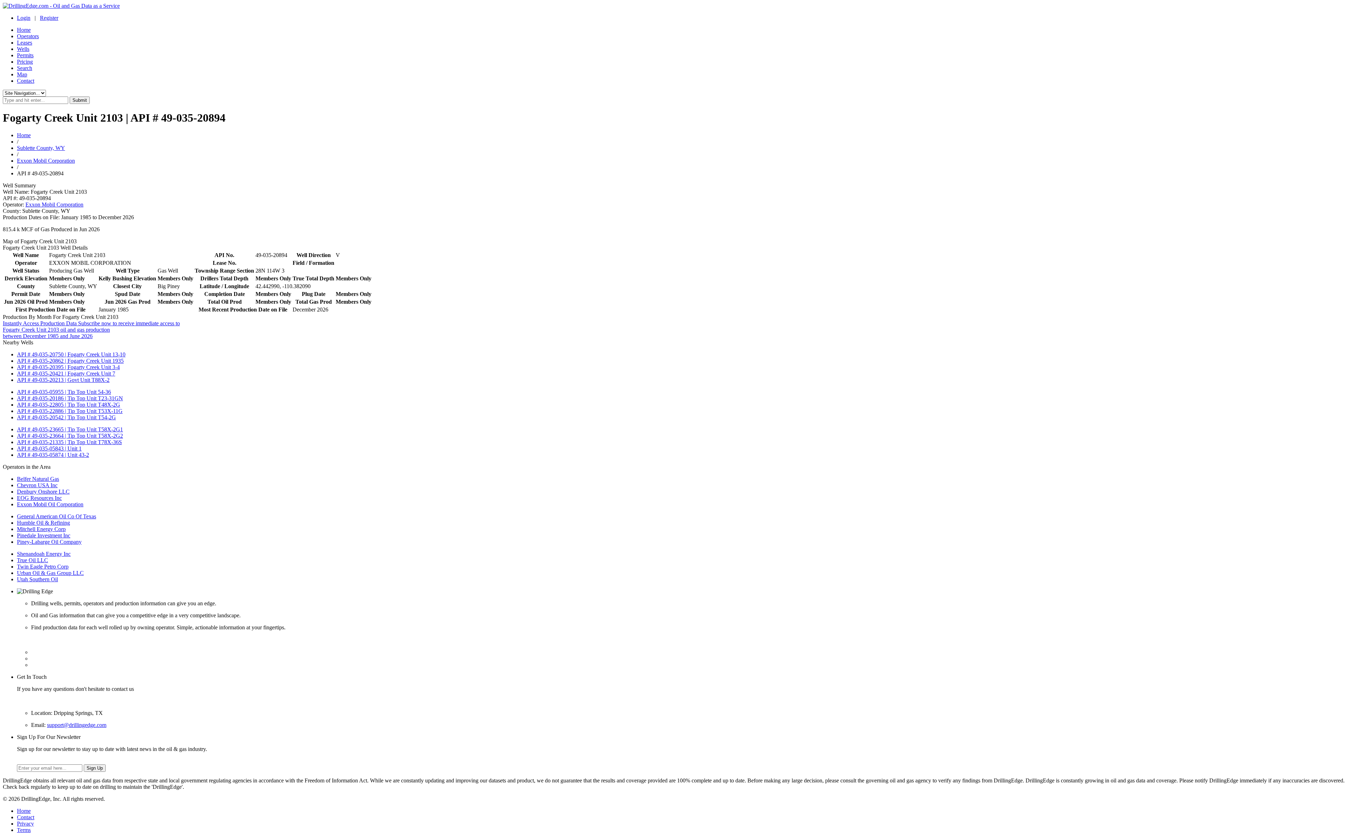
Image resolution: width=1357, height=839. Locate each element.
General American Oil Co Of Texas (56, 516)
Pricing (25, 62)
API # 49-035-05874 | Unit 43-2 (53, 455)
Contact (25, 81)
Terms (24, 830)
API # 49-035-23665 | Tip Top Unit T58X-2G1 (70, 429)
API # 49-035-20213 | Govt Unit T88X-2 (63, 380)
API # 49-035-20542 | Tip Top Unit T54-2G (66, 417)
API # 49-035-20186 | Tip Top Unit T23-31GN (70, 398)
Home (24, 30)
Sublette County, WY (41, 148)
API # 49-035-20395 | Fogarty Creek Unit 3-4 (68, 367)
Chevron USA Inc (37, 485)
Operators (28, 36)
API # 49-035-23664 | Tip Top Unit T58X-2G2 (70, 436)
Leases (24, 43)
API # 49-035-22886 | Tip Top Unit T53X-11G (70, 411)
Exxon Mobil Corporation (46, 161)
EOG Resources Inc (39, 498)
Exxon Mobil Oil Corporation (50, 504)
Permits (25, 55)
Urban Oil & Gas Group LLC (50, 573)
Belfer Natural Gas (38, 479)
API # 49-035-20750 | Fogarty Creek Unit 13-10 (71, 354)
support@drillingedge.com (76, 725)
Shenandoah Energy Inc (44, 554)
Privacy (25, 824)
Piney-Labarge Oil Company (49, 542)
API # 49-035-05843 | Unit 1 (49, 448)
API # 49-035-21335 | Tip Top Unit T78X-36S (69, 442)
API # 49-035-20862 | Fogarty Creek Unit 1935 (70, 361)
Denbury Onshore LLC (43, 492)
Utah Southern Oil (37, 579)
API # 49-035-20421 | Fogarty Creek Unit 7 (66, 374)
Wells (23, 49)
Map (22, 74)
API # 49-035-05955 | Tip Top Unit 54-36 (64, 392)
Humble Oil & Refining (43, 523)
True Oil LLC (32, 560)
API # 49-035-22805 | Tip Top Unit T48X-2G (68, 405)
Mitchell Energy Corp (41, 529)
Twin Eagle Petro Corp (43, 567)
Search (24, 68)
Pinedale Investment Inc (43, 535)
